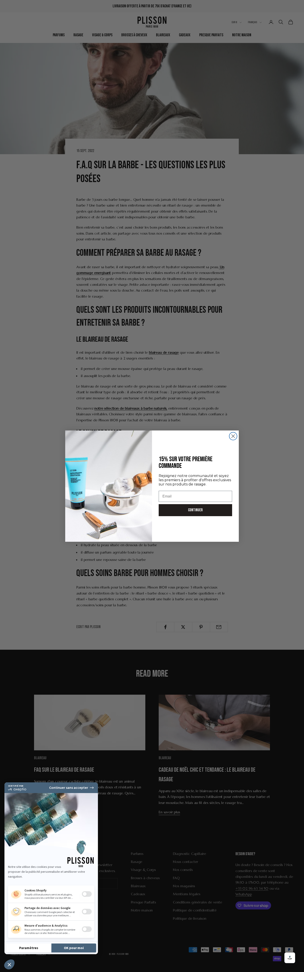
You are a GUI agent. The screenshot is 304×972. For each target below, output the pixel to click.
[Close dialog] (233, 436)
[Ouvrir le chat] (289, 957)
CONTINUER (195, 510)
